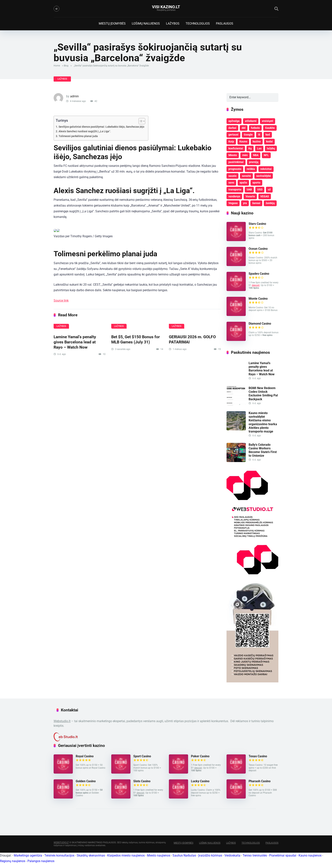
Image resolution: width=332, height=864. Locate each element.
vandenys (234, 196)
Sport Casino (142, 756)
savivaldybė (263, 175)
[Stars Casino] (236, 240)
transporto (234, 189)
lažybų (271, 148)
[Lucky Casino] (178, 797)
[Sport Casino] (120, 772)
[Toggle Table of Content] (140, 121)
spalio (243, 182)
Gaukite (270, 127)
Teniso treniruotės (255, 855)
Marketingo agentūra (28, 855)
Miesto (232, 155)
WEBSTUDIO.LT (61, 842)
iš (259, 134)
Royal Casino (85, 756)
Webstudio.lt (62, 721)
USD (259, 189)
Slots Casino (141, 781)
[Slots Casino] (120, 797)
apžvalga (234, 120)
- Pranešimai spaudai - (283, 855)
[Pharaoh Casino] (236, 797)
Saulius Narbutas (184, 855)
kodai (269, 141)
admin (74, 96)
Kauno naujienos (310, 855)
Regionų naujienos (12, 861)
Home (57, 65)
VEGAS (264, 196)
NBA (255, 155)
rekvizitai (266, 168)
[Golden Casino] (63, 797)
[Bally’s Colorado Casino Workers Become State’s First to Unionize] (236, 461)
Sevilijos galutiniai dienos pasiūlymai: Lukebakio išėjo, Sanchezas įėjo (101, 126)
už (269, 189)
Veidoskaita (232, 855)
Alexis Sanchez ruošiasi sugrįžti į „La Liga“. (85, 131)
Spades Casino (259, 273)
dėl (244, 127)
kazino (257, 141)
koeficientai (235, 148)
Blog (66, 65)
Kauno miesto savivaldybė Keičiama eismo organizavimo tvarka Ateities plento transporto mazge (263, 422)
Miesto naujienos (158, 855)
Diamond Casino (260, 323)
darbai (232, 127)
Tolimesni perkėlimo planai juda (78, 136)
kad (268, 134)
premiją (253, 162)
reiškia (251, 168)
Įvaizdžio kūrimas (210, 855)
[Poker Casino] (178, 772)
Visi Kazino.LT (166, 7)
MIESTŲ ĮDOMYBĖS (112, 23)
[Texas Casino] (236, 772)
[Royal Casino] (63, 772)
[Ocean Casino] (236, 265)
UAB (249, 189)
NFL (266, 155)
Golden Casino (86, 781)
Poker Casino (200, 756)
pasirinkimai (236, 162)
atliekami (250, 120)
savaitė (246, 175)
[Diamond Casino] (236, 340)
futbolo (255, 127)
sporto (256, 182)
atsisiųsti (267, 120)
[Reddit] (56, 9)
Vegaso (233, 203)
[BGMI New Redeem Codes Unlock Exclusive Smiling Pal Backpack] (236, 404)
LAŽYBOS (172, 23)
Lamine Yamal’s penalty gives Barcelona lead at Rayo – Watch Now (75, 341)
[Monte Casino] (236, 315)
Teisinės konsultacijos (59, 855)
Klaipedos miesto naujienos (126, 855)
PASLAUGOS (224, 23)
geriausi (233, 134)
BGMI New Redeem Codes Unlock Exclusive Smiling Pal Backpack (263, 393)
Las (259, 148)
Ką (250, 148)
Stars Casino (257, 224)
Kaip (231, 141)
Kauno (243, 141)
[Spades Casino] (236, 290)
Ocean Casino (258, 249)
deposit (256, 285)
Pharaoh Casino (260, 781)
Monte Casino (258, 298)
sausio (232, 175)
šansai (256, 203)
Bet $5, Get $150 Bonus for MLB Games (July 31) (135, 339)
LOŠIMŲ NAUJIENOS (146, 23)
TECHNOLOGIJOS (198, 23)
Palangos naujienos (40, 861)
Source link (61, 300)
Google (248, 134)
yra (245, 203)
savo (231, 182)
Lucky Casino (200, 781)
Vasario (250, 196)
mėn (245, 155)
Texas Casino (258, 756)
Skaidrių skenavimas (91, 855)
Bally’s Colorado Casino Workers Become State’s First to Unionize (263, 450)
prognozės (234, 168)
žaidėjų (270, 203)
